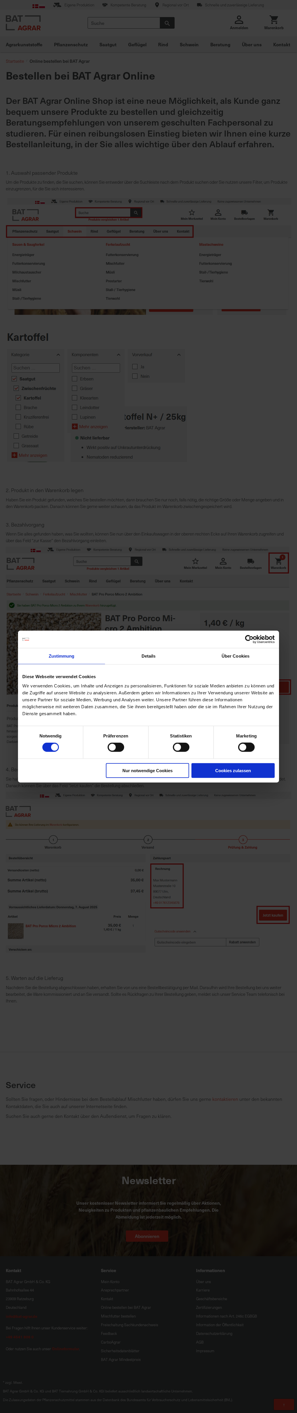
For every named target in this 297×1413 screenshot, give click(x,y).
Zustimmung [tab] (62, 656)
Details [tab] (149, 656)
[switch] (116, 748)
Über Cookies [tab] (235, 656)
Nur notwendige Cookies (147, 770)
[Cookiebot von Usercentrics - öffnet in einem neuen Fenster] (249, 639)
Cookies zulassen (233, 770)
